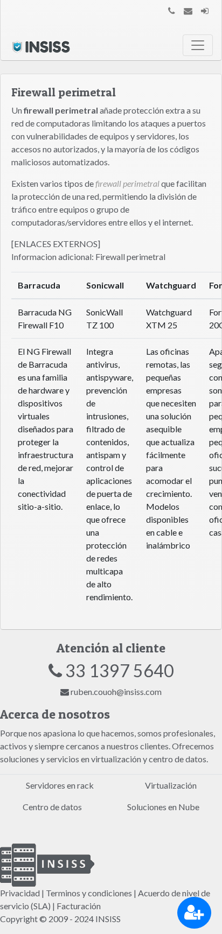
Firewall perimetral (130, 256)
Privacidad (20, 893)
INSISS (108, 919)
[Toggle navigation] (198, 45)
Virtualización (171, 785)
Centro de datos (52, 807)
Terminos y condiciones (89, 893)
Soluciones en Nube (163, 807)
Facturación (79, 906)
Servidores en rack (60, 785)
